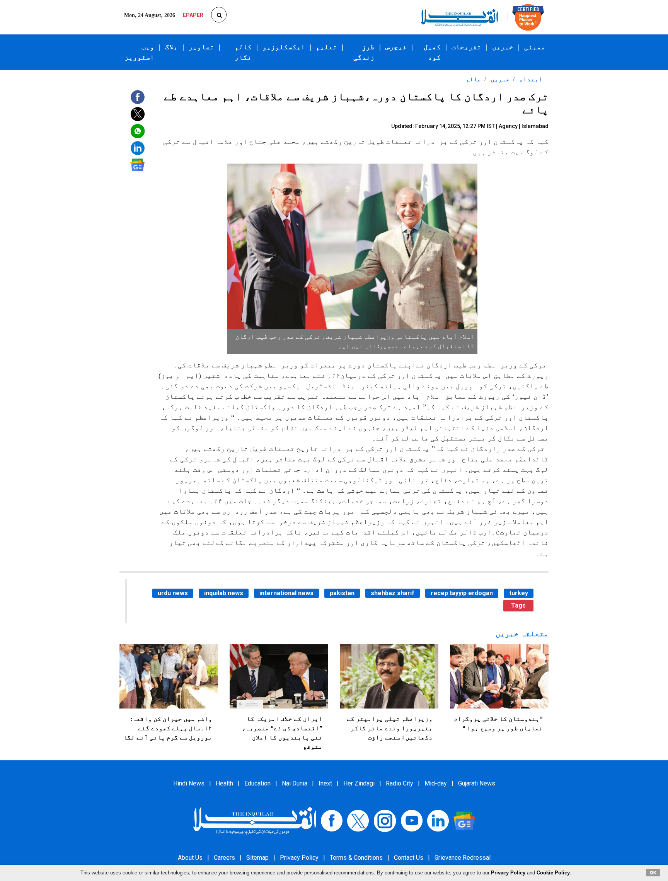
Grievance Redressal (463, 857)
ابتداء (530, 79)
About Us (190, 857)
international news (286, 593)
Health (224, 783)
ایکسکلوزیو (283, 47)
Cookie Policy (553, 873)
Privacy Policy (299, 857)
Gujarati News (476, 783)
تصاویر (201, 47)
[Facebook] (332, 820)
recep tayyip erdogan (462, 593)
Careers (224, 857)
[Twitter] (358, 820)
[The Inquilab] (254, 820)
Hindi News (188, 783)
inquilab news (223, 593)
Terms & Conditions (356, 857)
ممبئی (534, 47)
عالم (473, 79)
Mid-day (435, 783)
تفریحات (466, 47)
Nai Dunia (294, 783)
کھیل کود (432, 52)
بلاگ (171, 47)
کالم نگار (243, 52)
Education (257, 783)
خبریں (502, 47)
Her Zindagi (359, 783)
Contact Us (408, 857)
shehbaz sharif (392, 593)
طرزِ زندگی (364, 52)
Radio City (399, 783)
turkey (518, 593)
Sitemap (257, 857)
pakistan (342, 593)
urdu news (173, 593)
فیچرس (396, 47)
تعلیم (326, 47)
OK (653, 872)
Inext (325, 783)
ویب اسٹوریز (139, 52)
